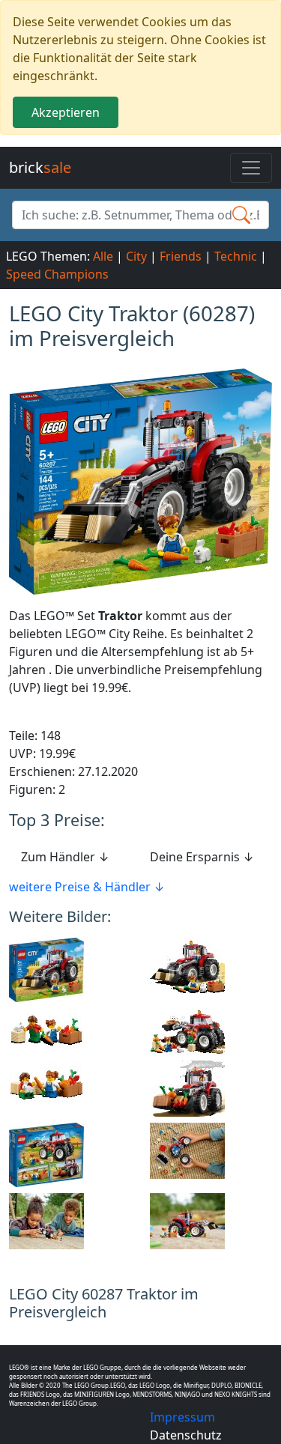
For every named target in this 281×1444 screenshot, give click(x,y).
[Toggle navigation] (251, 168)
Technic (235, 256)
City (136, 256)
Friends (181, 256)
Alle (103, 256)
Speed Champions (57, 274)
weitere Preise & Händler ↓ (87, 887)
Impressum (182, 1417)
